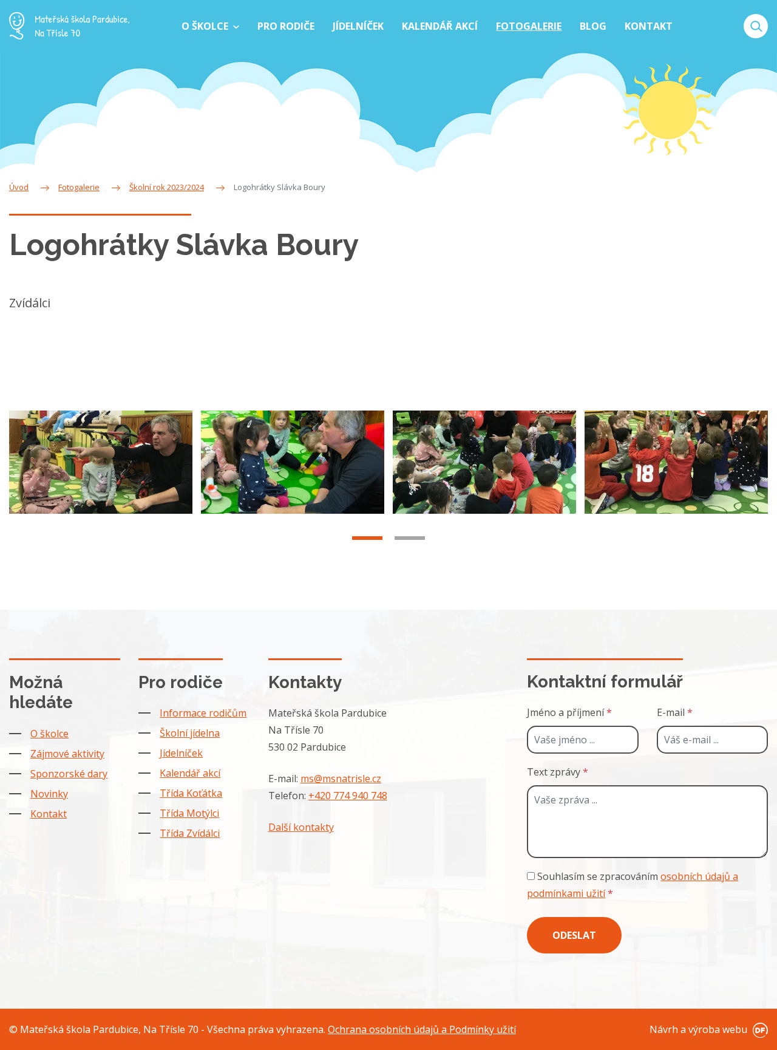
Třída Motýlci (189, 813)
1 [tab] (367, 538)
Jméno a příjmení (569, 712)
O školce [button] (206, 26)
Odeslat (574, 935)
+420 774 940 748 (347, 795)
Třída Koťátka (191, 793)
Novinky (49, 793)
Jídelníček (181, 753)
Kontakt (48, 813)
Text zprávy (557, 772)
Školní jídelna (190, 733)
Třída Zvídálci (190, 833)
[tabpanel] (101, 462)
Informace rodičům (203, 713)
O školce (49, 733)
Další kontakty (301, 827)
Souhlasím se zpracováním (632, 885)
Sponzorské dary (68, 773)
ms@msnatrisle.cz (340, 778)
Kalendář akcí (190, 773)
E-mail (675, 712)
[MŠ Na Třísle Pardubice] (69, 25)
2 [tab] (410, 538)
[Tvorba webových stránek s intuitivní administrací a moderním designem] (759, 1029)
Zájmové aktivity (67, 753)
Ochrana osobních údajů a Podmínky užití (422, 1029)
